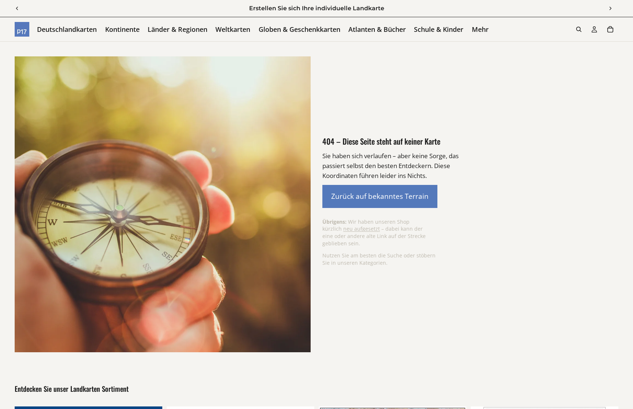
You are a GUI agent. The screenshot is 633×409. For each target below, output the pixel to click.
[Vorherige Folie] (17, 8)
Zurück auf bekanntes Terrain (380, 196)
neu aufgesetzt (361, 228)
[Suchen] (579, 29)
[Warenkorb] (610, 29)
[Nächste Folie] (610, 8)
